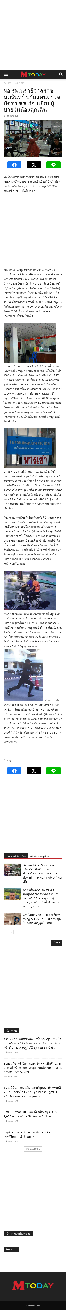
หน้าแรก (7, 82)
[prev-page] (6, 932)
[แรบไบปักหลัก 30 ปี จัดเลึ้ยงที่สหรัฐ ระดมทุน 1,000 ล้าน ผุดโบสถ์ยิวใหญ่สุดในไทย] (12, 919)
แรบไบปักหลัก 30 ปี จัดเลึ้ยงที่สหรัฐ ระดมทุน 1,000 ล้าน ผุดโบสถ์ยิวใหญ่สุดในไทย (42, 919)
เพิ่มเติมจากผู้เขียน (40, 856)
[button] (6, 74)
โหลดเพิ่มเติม (32, 1148)
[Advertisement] (33, 35)
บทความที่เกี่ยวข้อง (16, 856)
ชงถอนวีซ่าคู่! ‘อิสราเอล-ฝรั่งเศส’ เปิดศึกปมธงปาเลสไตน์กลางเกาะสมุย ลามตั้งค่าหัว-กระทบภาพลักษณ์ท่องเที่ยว (42, 873)
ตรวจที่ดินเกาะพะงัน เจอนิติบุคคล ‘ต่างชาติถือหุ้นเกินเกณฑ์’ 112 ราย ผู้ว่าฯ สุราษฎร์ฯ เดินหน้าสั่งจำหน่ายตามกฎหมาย (41, 898)
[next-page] (11, 932)
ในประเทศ (19, 82)
